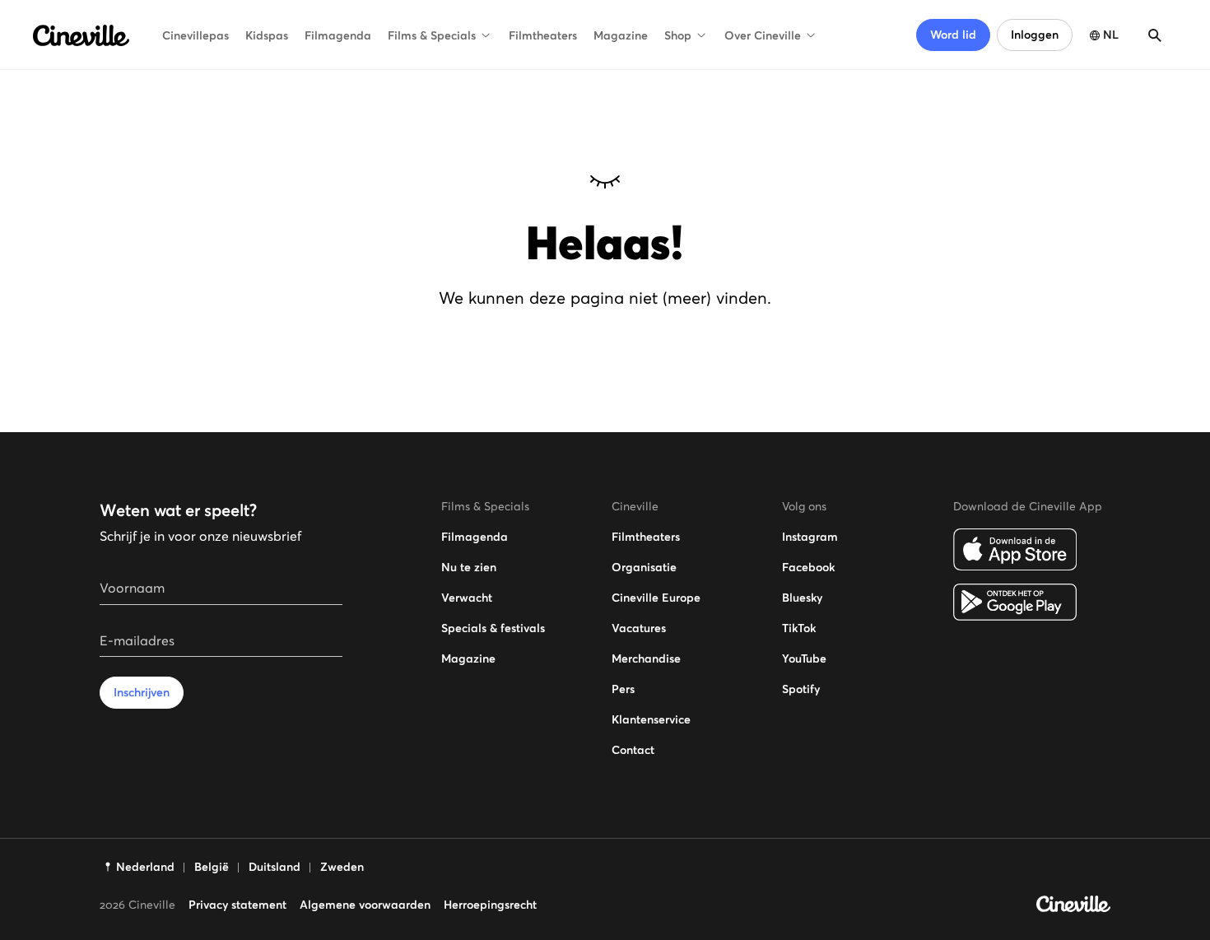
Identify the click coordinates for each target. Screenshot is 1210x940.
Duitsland (274, 866)
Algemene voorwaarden (365, 904)
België (211, 866)
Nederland (145, 866)
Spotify (801, 689)
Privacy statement (237, 904)
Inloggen (1035, 34)
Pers (623, 689)
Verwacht (466, 597)
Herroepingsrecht (490, 904)
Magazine (620, 35)
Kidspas (266, 35)
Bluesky (802, 597)
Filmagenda (338, 35)
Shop (677, 35)
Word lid (953, 34)
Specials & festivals (493, 628)
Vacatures (639, 628)
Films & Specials (432, 35)
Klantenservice (651, 719)
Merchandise (646, 658)
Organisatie (644, 567)
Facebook (808, 567)
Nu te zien (468, 567)
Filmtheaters (543, 35)
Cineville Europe (656, 597)
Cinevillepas (195, 35)
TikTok (799, 628)
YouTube (804, 658)
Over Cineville (762, 35)
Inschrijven (142, 692)
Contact (633, 749)
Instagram (810, 536)
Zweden (342, 866)
